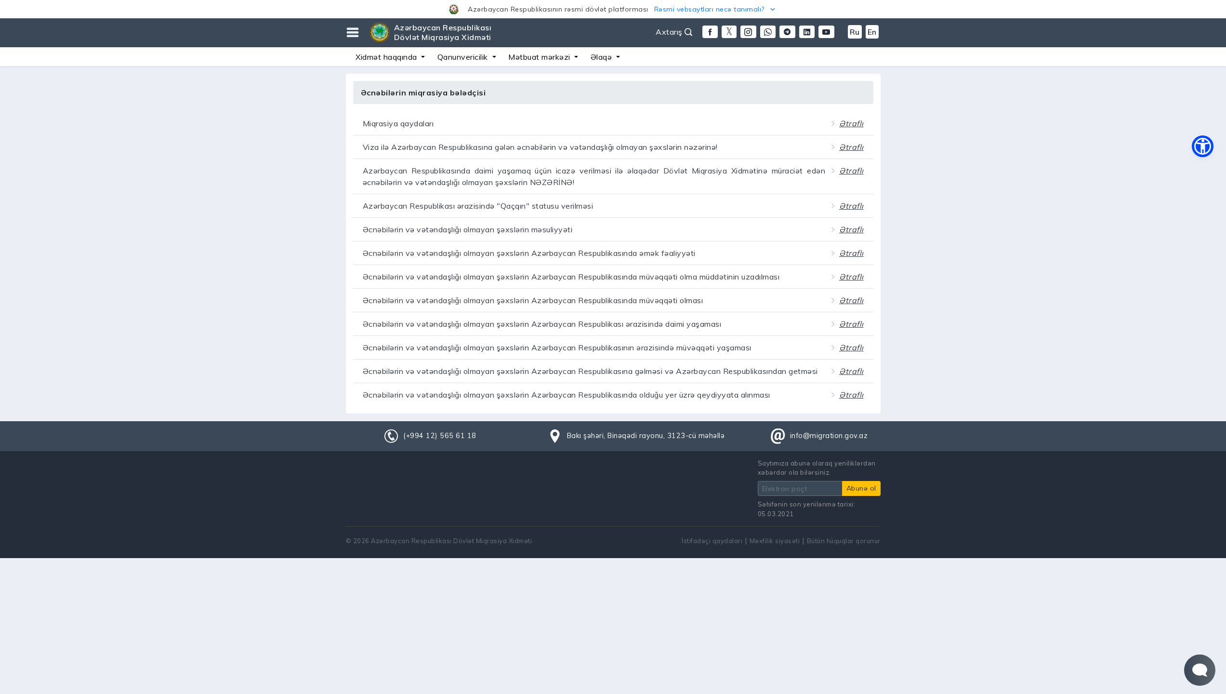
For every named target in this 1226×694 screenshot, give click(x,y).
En (872, 32)
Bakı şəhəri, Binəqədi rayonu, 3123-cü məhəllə (646, 435)
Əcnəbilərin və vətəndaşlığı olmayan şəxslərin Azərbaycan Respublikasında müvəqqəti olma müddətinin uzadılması (571, 276)
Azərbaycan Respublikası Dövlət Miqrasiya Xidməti (443, 32)
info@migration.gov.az (829, 435)
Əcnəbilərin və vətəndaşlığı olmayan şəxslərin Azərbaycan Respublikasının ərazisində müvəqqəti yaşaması (557, 347)
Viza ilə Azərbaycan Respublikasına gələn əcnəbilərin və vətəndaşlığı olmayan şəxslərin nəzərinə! (540, 147)
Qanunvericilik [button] (463, 57)
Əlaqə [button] (602, 57)
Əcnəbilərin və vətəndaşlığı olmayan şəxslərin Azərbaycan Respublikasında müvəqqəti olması (533, 300)
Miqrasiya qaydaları (398, 123)
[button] (613, 9)
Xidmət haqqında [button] (387, 57)
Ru (855, 32)
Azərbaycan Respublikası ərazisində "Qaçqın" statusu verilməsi (478, 206)
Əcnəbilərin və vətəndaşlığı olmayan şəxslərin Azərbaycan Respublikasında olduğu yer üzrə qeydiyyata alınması (566, 395)
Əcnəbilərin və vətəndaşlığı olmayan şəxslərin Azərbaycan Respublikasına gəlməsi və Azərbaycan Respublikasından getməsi (590, 371)
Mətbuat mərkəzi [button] (540, 57)
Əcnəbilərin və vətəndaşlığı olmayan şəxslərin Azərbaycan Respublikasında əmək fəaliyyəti (529, 253)
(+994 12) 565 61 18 (439, 435)
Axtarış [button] (670, 32)
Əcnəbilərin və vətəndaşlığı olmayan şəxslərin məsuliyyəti (468, 229)
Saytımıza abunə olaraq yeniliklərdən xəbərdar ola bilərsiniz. (817, 467)
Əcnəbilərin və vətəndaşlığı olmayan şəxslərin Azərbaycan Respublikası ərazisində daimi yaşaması (542, 324)
